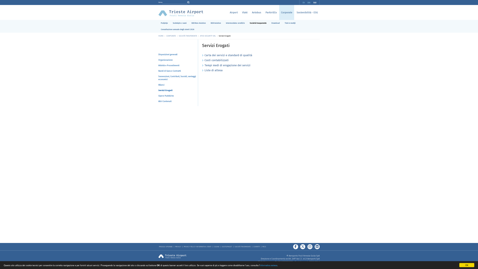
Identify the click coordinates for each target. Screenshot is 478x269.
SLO (314, 2)
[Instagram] (309, 246)
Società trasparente (258, 23)
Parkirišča (271, 12)
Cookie (216, 247)
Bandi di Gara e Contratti (169, 71)
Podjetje (164, 23)
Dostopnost (227, 247)
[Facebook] (295, 246)
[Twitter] (302, 246)
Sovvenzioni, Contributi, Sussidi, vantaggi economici (177, 78)
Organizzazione (165, 60)
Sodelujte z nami (180, 23)
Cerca (160, 2)
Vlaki (245, 12)
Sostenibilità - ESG (307, 12)
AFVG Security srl (208, 36)
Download (275, 23)
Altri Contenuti (165, 101)
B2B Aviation (216, 23)
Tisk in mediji (290, 23)
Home (160, 36)
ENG (308, 2)
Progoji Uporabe (166, 247)
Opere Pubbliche (166, 96)
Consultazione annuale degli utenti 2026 (177, 29)
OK (466, 265)
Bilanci (161, 85)
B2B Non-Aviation (199, 23)
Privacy (178, 247)
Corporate (286, 12)
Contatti (256, 247)
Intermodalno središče (235, 23)
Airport (234, 12)
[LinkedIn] (317, 246)
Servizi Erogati (165, 90)
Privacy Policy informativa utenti (197, 247)
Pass (264, 247)
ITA (303, 2)
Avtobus (256, 12)
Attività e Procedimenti (168, 65)
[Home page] (180, 13)
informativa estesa (268, 265)
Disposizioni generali (167, 54)
